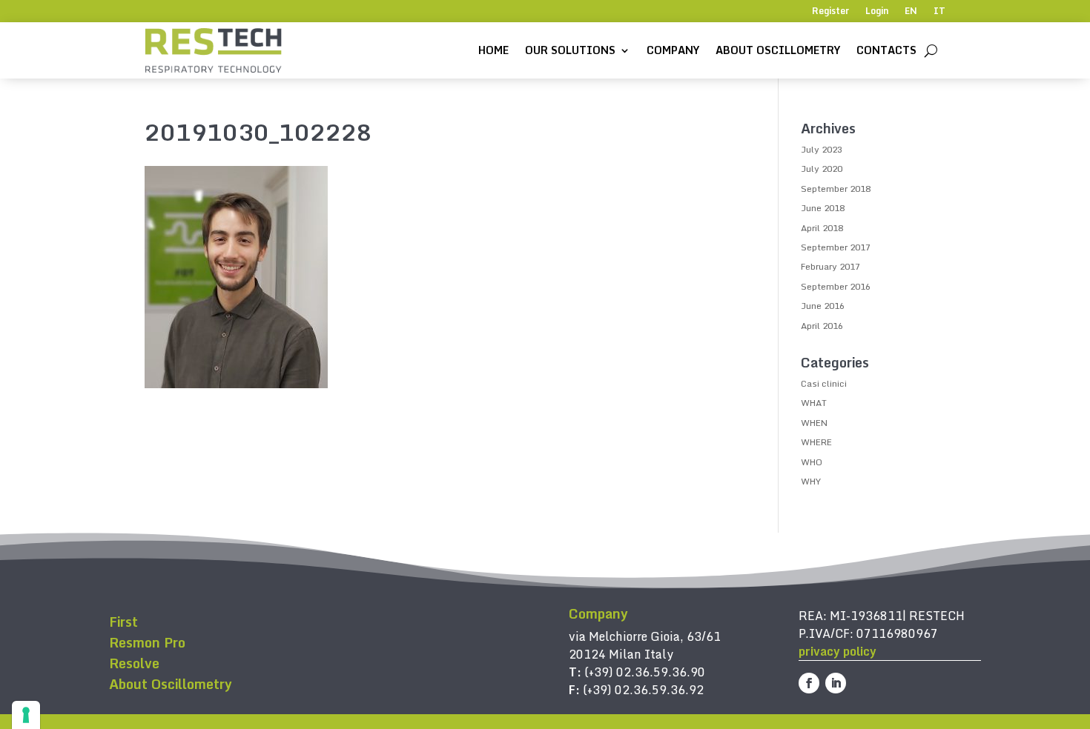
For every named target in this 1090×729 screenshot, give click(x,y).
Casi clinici (824, 383)
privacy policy (837, 651)
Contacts (886, 50)
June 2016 (823, 306)
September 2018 (836, 189)
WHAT (814, 403)
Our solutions (570, 50)
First (123, 621)
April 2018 (822, 228)
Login (876, 12)
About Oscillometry (778, 50)
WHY (811, 481)
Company (673, 50)
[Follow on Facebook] (809, 683)
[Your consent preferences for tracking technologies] (26, 715)
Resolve (134, 663)
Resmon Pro (147, 642)
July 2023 (821, 149)
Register (830, 12)
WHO (811, 462)
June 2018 (823, 208)
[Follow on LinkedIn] (835, 683)
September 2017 (836, 247)
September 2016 (836, 286)
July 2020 (821, 169)
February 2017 (830, 266)
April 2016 (822, 326)
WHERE (816, 442)
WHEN (814, 423)
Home (493, 50)
